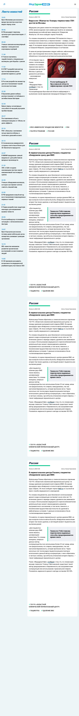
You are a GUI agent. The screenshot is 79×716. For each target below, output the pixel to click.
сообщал (32, 87)
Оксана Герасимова (70, 17)
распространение (37, 131)
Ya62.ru (60, 169)
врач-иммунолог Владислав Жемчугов (46, 127)
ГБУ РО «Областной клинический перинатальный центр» (44, 286)
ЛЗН (67, 127)
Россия (51, 131)
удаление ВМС (48, 291)
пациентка (34, 291)
